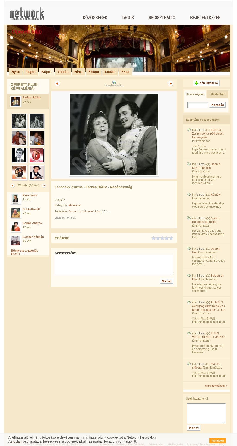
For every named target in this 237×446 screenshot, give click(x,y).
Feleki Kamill (31, 209)
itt (135, 441)
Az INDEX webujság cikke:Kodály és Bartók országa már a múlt (208, 306)
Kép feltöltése (209, 83)
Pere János (30, 195)
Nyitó (16, 72)
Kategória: (61, 205)
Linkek (110, 72)
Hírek (79, 72)
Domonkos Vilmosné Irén (84, 211)
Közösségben (195, 94)
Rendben (218, 440)
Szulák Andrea (32, 223)
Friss (125, 72)
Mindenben (218, 94)
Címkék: (60, 200)
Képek (47, 72)
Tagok (31, 72)
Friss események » (216, 385)
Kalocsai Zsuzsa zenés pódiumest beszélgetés (207, 133)
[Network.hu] (27, 16)
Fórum (94, 72)
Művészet (75, 205)
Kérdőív (216, 194)
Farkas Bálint (31, 97)
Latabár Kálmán (33, 237)
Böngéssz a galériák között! (24, 252)
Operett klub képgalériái (24, 86)
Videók (63, 72)
